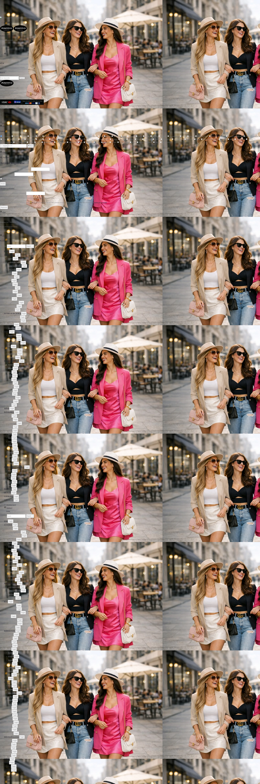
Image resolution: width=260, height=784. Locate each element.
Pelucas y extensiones (13, 302)
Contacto (6, 112)
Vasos (9, 485)
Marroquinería (11, 361)
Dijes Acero (11, 324)
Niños (6, 408)
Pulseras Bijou (11, 357)
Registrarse (4, 207)
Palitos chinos (11, 288)
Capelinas (10, 427)
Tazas (9, 478)
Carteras (10, 375)
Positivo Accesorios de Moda (8, 35)
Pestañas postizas (12, 306)
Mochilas (10, 383)
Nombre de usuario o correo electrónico (15, 169)
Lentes (9, 280)
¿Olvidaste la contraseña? (7, 188)
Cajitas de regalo (12, 269)
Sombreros (10, 463)
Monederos (11, 386)
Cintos (9, 379)
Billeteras (10, 368)
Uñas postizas (11, 310)
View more (3, 149)
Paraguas (10, 291)
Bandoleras (11, 364)
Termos (10, 481)
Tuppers (8, 489)
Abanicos (10, 258)
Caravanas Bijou (12, 335)
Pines (9, 346)
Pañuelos (10, 449)
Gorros (10, 441)
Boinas (9, 416)
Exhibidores (11, 277)
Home (6, 251)
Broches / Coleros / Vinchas (15, 266)
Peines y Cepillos (12, 295)
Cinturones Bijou (12, 339)
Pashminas (10, 452)
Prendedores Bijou (12, 350)
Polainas (10, 456)
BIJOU (6, 332)
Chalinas (10, 430)
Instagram (8, 22)
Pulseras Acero (11, 328)
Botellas (10, 470)
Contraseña (7, 174)
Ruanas (10, 460)
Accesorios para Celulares (14, 262)
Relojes (10, 299)
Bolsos (9, 372)
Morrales (10, 390)
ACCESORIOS (9, 255)
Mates (9, 474)
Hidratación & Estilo (14, 467)
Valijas (9, 405)
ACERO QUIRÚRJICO (12, 313)
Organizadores (11, 397)
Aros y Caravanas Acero (14, 317)
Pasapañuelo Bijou (12, 353)
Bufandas (10, 419)
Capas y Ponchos (12, 423)
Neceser (10, 394)
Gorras (9, 438)
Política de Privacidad (9, 115)
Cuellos (10, 434)
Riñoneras (10, 401)
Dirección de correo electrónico (13, 193)
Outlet (7, 492)
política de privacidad (100, 202)
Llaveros (10, 284)
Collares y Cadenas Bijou (14, 342)
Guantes (10, 445)
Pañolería (9, 412)
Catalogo (8, 496)
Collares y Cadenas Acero (14, 321)
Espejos (10, 273)
